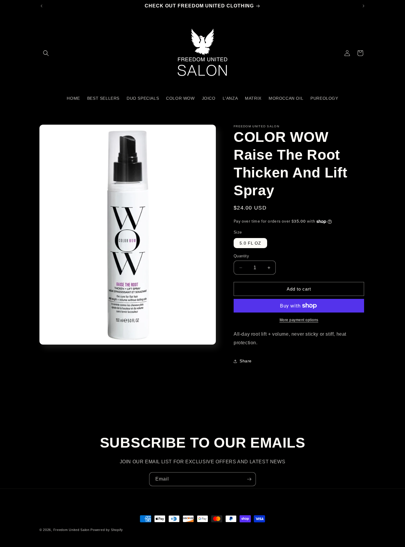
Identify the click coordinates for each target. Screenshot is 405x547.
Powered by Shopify (106, 530)
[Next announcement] (363, 6)
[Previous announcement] (41, 6)
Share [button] (246, 361)
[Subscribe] (249, 479)
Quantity (241, 256)
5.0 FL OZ (250, 243)
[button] (45, 53)
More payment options (299, 320)
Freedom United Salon (71, 530)
